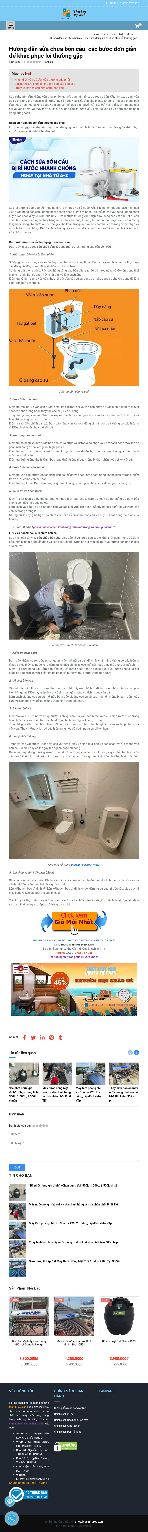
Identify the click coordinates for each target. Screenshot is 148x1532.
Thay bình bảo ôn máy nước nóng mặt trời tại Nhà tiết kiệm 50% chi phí (74, 1242)
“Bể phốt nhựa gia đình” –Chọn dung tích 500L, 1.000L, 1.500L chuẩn (73, 1185)
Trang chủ (101, 34)
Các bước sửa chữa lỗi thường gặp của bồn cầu (45, 84)
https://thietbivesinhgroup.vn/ (33, 1479)
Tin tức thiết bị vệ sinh (123, 34)
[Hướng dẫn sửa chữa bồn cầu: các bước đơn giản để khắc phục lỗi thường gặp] (74, 14)
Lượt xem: (15, 61)
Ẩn (28, 73)
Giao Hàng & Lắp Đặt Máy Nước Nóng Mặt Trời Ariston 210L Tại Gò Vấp (75, 1261)
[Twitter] (33, 1036)
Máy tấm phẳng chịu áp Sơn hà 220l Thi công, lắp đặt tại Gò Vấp (70, 1223)
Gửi (17, 1167)
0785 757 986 (130, 3)
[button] (137, 26)
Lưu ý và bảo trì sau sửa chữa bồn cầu (39, 88)
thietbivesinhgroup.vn (89, 1521)
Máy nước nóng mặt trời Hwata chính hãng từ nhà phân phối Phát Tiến (74, 1204)
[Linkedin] (42, 1036)
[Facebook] (24, 1036)
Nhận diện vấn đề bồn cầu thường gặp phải (42, 79)
